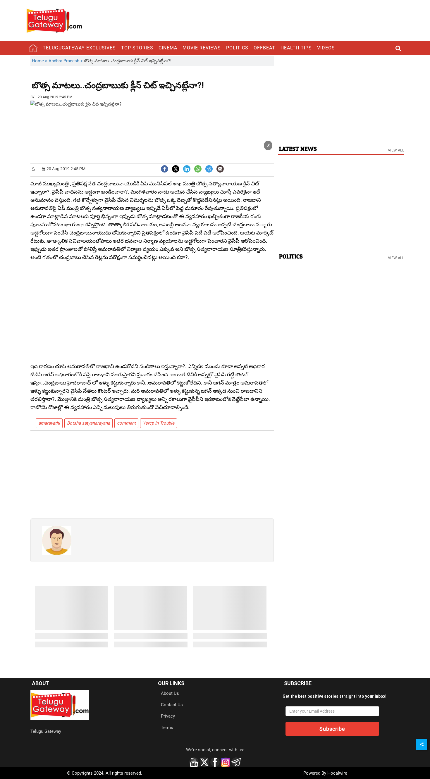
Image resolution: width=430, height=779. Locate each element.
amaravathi (49, 423)
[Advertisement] (236, 81)
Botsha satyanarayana (88, 423)
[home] (33, 48)
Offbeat (264, 48)
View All (396, 150)
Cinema (168, 48)
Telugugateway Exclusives (79, 48)
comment (126, 423)
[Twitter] (175, 168)
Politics (237, 48)
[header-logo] (54, 20)
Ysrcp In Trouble (158, 423)
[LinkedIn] (186, 168)
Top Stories (137, 48)
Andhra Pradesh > (66, 60)
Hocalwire (337, 773)
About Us (170, 693)
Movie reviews (202, 48)
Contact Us (172, 704)
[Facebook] (164, 168)
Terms (167, 727)
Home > (40, 60)
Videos (326, 48)
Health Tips (296, 48)
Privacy (168, 716)
